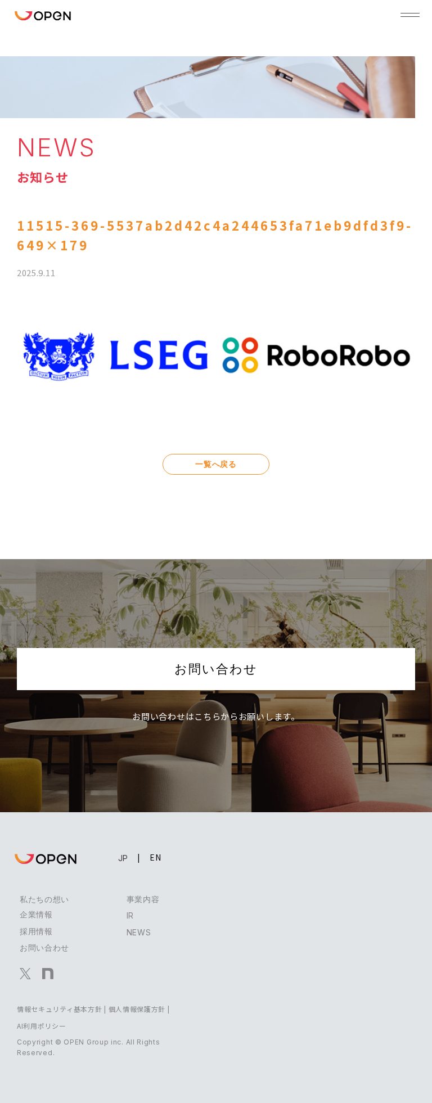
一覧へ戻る (216, 464)
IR (130, 915)
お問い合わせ (216, 668)
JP (123, 858)
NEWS (139, 932)
